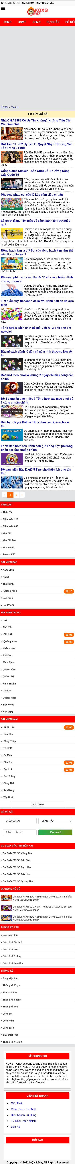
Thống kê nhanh (12, 999)
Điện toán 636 (10, 526)
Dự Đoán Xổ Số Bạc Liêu (17, 867)
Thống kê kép (10, 1006)
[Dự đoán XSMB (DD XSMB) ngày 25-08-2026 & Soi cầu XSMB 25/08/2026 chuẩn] (7, 898)
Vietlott (7, 504)
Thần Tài (8, 512)
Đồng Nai (8, 783)
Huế (5, 620)
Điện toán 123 (10, 519)
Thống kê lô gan (12, 985)
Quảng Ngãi (9, 697)
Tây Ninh (8, 797)
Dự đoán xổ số (10, 889)
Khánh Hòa (9, 648)
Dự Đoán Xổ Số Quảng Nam (18, 881)
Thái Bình (8, 584)
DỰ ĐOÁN (53, 22)
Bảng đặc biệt (10, 978)
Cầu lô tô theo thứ (13, 963)
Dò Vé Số (7, 812)
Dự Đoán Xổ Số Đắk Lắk (16, 874)
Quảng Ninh (10, 590)
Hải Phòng (9, 605)
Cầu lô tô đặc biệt (13, 942)
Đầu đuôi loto (10, 1034)
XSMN (37, 22)
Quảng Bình (9, 669)
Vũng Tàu (8, 727)
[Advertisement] (37, 65)
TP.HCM (7, 748)
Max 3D (7, 533)
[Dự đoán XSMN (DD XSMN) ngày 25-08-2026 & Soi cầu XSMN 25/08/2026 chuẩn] (7, 918)
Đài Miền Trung (11, 612)
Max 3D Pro (9, 540)
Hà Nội (6, 576)
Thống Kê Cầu (10, 927)
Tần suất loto (10, 992)
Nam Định (8, 569)
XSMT (22, 22)
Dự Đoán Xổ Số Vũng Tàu (17, 853)
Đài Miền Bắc (9, 562)
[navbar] (3, 8)
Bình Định (8, 662)
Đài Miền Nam (9, 719)
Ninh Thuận (9, 683)
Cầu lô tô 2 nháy (12, 956)
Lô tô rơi (8, 1013)
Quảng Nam (10, 641)
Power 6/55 (9, 554)
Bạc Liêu (8, 769)
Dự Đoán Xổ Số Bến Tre (16, 860)
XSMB (7, 22)
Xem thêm (37, 804)
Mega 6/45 (8, 547)
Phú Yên (7, 627)
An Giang (8, 790)
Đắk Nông (8, 704)
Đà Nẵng (7, 655)
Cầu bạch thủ (10, 935)
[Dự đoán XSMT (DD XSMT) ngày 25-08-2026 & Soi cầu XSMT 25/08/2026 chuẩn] (7, 908)
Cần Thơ (8, 734)
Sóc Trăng (9, 776)
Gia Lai (7, 690)
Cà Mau (7, 755)
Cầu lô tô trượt (11, 949)
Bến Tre (7, 762)
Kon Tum (8, 711)
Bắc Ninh (8, 598)
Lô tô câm (8, 1020)
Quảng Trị (8, 676)
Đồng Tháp (9, 741)
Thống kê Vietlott (12, 1042)
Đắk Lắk (7, 634)
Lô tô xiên (8, 1027)
